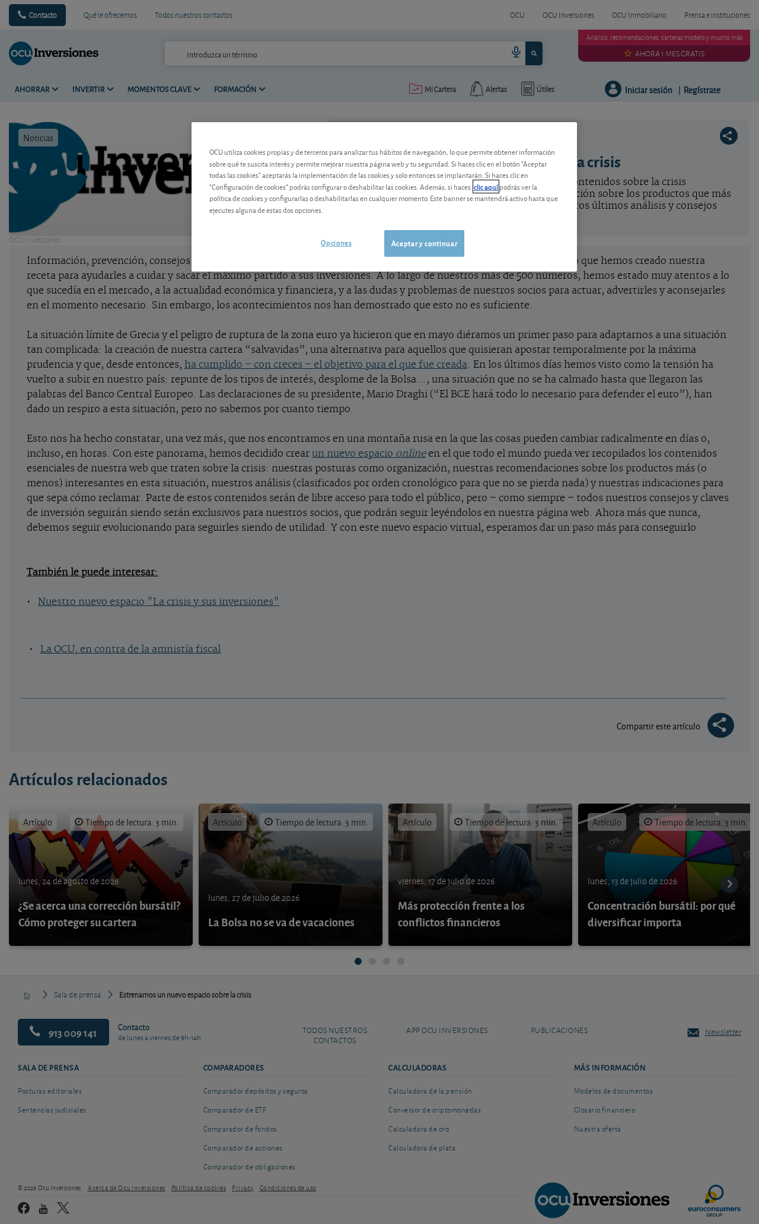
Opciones (336, 242)
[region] (384, 196)
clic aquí (486, 186)
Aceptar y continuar (424, 242)
